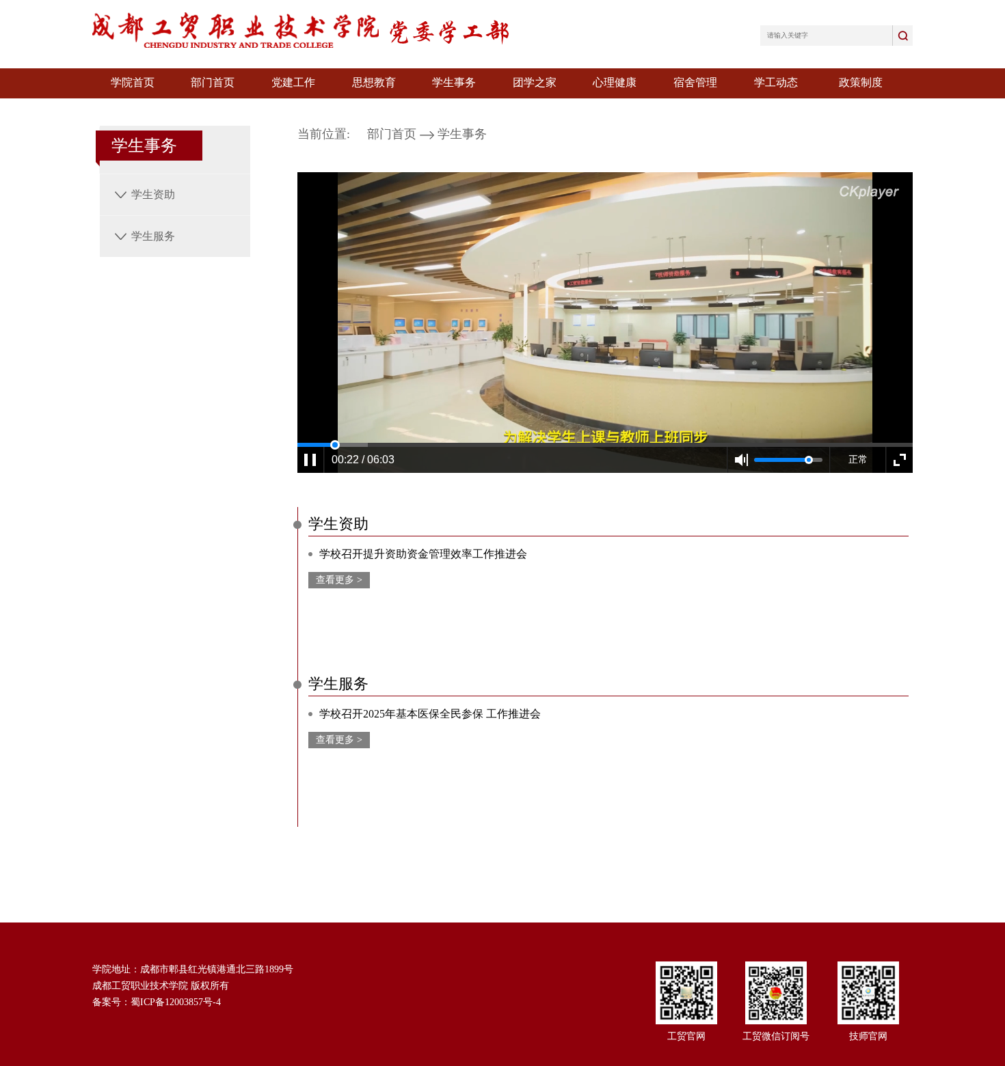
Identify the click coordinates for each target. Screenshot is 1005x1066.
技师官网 (868, 1036)
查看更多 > (339, 580)
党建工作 (293, 82)
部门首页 (212, 82)
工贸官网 (686, 1036)
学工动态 (776, 82)
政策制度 (861, 82)
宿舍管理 (695, 82)
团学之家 (535, 82)
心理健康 (614, 82)
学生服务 (153, 236)
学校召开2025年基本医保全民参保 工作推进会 (430, 714)
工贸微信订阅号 (775, 1036)
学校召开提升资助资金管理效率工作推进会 (423, 554)
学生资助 (153, 194)
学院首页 (133, 82)
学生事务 (454, 82)
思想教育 (374, 82)
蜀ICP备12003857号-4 (176, 1002)
